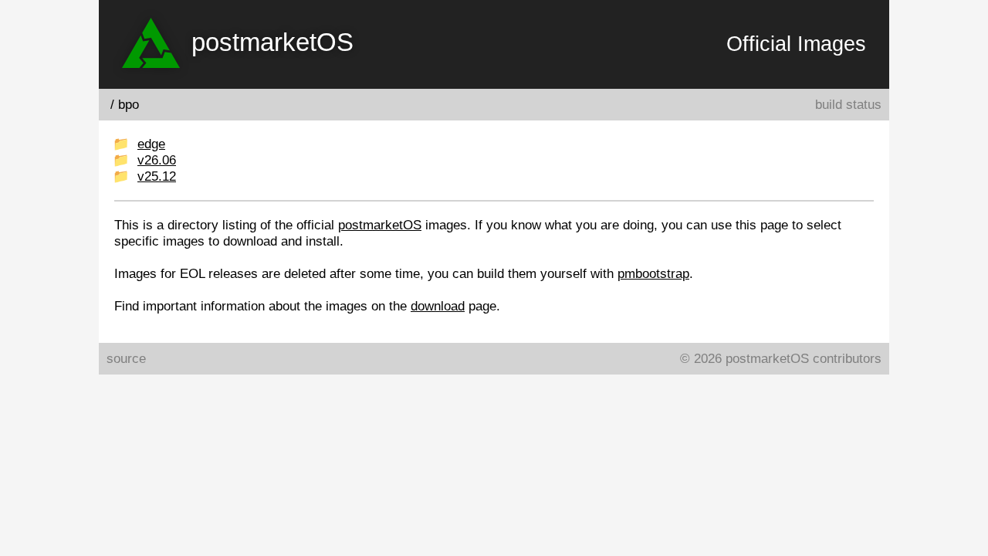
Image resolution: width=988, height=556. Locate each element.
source (126, 358)
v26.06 (156, 160)
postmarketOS (379, 224)
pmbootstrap (653, 273)
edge (151, 143)
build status (848, 104)
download (438, 306)
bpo (128, 104)
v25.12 (156, 176)
